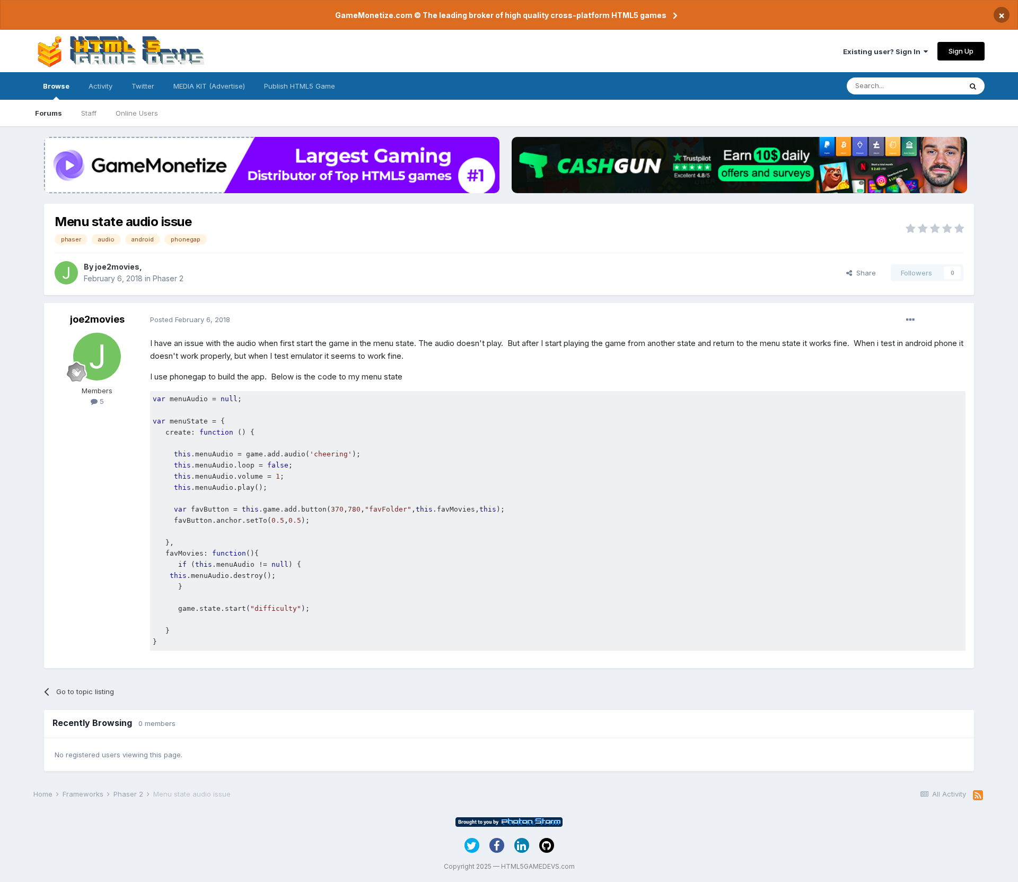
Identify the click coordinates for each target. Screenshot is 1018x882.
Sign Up (961, 51)
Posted (190, 319)
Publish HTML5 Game (299, 86)
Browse (56, 86)
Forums (48, 113)
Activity (100, 86)
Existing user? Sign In (883, 51)
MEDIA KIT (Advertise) (209, 86)
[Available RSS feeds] (978, 795)
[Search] (973, 85)
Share (864, 273)
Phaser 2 (168, 278)
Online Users (137, 113)
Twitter (142, 86)
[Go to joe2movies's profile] (66, 272)
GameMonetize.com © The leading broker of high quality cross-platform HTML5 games (500, 15)
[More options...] (910, 320)
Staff (88, 113)
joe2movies (117, 266)
